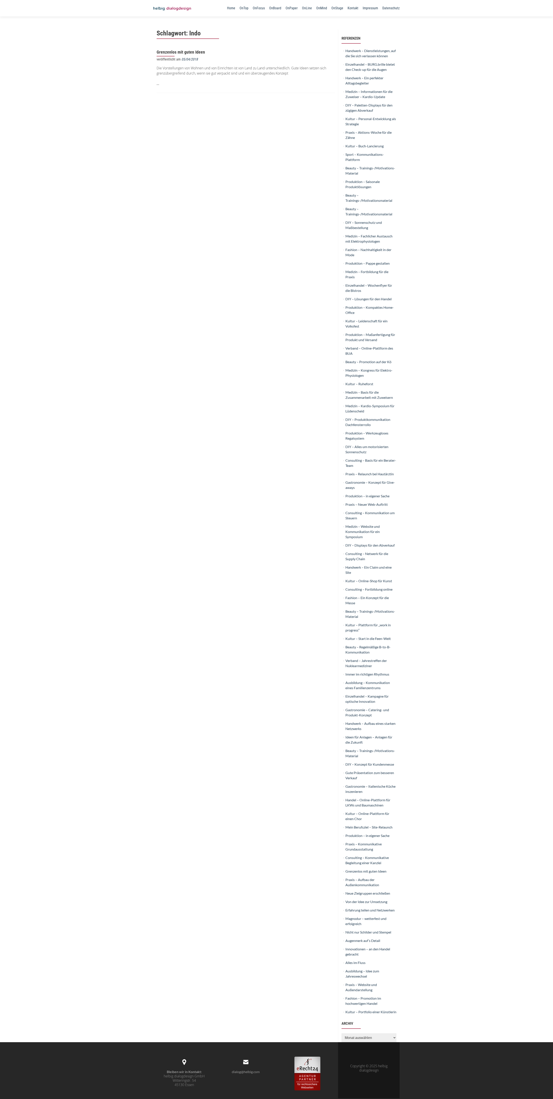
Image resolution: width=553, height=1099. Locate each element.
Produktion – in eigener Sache (367, 496)
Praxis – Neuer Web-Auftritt (366, 504)
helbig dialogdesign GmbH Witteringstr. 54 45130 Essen (184, 1080)
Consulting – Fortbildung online (369, 589)
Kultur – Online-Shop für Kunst (368, 581)
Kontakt (353, 8)
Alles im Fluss (355, 963)
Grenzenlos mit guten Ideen (181, 52)
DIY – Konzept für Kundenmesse (369, 764)
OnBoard (275, 8)
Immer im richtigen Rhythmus (367, 674)
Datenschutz (391, 8)
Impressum (370, 8)
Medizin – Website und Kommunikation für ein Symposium (362, 531)
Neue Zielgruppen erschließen (367, 893)
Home (231, 8)
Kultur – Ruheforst (359, 384)
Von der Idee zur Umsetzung (366, 902)
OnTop (244, 8)
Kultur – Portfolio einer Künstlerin (370, 1012)
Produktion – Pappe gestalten (367, 263)
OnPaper (292, 8)
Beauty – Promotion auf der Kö (368, 362)
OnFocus (259, 8)
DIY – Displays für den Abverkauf (370, 545)
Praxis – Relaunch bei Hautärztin (369, 474)
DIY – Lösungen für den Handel (368, 299)
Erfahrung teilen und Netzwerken (370, 910)
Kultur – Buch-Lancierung (364, 146)
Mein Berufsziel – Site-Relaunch (369, 827)
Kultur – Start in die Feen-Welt (368, 638)
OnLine (307, 8)
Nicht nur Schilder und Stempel (368, 932)
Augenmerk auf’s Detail (362, 940)
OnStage (337, 8)
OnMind (321, 8)
